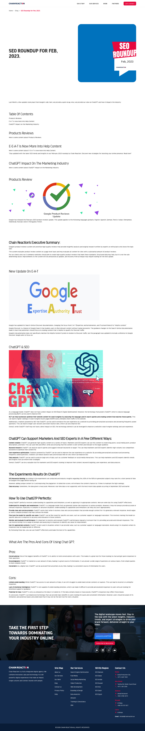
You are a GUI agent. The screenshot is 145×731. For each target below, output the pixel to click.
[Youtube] (114, 650)
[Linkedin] (103, 650)
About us (57, 672)
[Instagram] (109, 650)
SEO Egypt (98, 694)
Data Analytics (75, 694)
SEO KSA (98, 687)
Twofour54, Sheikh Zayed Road (126, 684)
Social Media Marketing (78, 679)
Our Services (94, 3)
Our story (81, 3)
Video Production (76, 683)
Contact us (58, 687)
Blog (16, 10)
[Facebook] (97, 650)
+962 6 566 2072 (122, 696)
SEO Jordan (98, 679)
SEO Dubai (98, 675)
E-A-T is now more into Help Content (21, 121)
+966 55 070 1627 (122, 705)
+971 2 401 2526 (122, 686)
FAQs (56, 694)
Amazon (73, 698)
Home (11, 10)
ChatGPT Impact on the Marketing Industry (24, 124)
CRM (72, 705)
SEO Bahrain (99, 672)
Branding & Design (77, 690)
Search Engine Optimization (80, 672)
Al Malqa (119, 703)
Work (105, 3)
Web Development (76, 687)
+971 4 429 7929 (122, 677)
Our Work (58, 679)
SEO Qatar (98, 690)
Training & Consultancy (78, 701)
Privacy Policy (59, 690)
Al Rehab (120, 712)
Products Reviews (15, 118)
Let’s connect (129, 3)
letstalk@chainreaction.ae (127, 716)
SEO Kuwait (99, 683)
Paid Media (74, 675)
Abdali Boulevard (122, 693)
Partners (115, 3)
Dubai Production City (123, 674)
